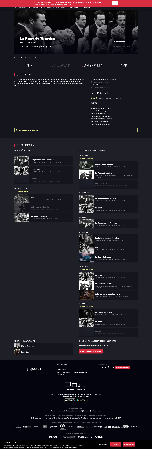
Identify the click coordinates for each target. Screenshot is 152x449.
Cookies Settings (103, 444)
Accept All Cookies (129, 444)
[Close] (149, 444)
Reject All (116, 444)
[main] (76, 444)
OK (116, 3)
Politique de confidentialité (70, 447)
